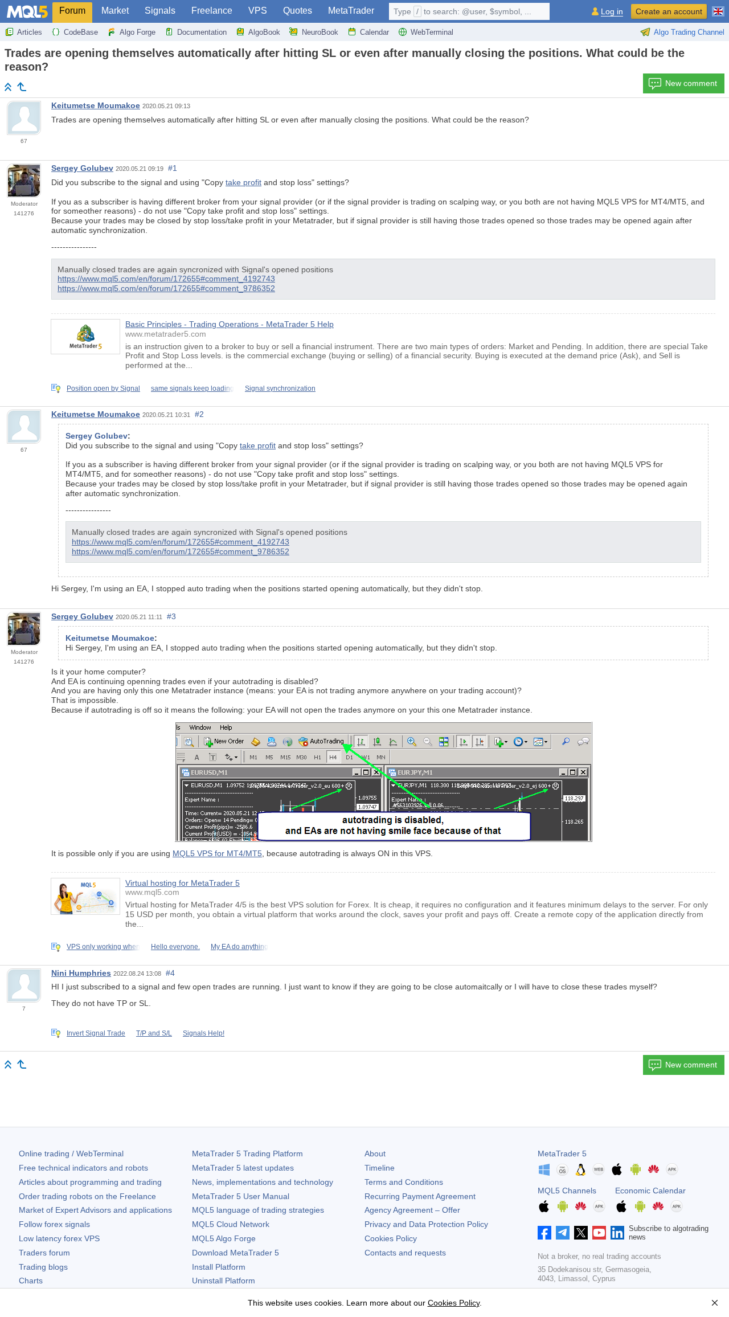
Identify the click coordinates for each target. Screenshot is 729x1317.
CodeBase (81, 32)
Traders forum (44, 1252)
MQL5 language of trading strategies (258, 1209)
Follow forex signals (54, 1224)
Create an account (669, 11)
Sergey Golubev (82, 168)
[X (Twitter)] (581, 1233)
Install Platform (218, 1266)
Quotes (297, 10)
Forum (72, 10)
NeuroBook (320, 32)
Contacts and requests (405, 1252)
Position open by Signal (103, 388)
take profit (243, 182)
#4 (170, 972)
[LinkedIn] (617, 1233)
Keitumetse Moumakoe (95, 105)
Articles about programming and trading (90, 1182)
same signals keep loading (192, 388)
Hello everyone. (175, 947)
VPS (257, 10)
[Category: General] (21, 86)
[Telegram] (563, 1233)
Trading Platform (247, 1153)
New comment (691, 83)
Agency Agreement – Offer (412, 1209)
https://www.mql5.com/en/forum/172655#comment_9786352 (166, 288)
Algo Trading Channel (689, 32)
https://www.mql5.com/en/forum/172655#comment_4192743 (166, 278)
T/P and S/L (154, 1033)
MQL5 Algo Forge (224, 1238)
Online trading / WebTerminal (71, 1153)
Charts (31, 1280)
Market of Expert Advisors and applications (95, 1209)
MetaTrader (351, 10)
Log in (612, 11)
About (375, 1153)
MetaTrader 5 (562, 1153)
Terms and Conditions (403, 1182)
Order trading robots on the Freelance (87, 1196)
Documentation (202, 32)
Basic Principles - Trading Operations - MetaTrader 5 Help (229, 324)
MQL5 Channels (567, 1190)
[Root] (8, 87)
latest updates (243, 1167)
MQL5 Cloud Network (230, 1224)
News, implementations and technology (262, 1182)
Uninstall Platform (223, 1280)
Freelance (211, 10)
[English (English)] (718, 7)
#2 (199, 414)
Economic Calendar (650, 1190)
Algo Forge (137, 32)
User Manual (240, 1196)
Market (115, 10)
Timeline (379, 1167)
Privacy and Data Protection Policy (426, 1224)
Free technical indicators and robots (83, 1167)
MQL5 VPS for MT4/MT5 (217, 853)
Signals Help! (203, 1033)
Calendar (374, 32)
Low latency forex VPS (59, 1238)
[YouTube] (599, 1233)
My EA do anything (239, 947)
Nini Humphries (81, 972)
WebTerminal (432, 32)
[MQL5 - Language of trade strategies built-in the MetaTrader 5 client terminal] (27, 11)
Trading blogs (43, 1266)
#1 (172, 168)
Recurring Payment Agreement (420, 1196)
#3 (171, 616)
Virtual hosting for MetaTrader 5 (182, 882)
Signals (160, 10)
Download (235, 1252)
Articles (29, 32)
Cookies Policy (390, 1238)
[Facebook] (544, 1233)
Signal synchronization (280, 388)
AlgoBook (264, 32)
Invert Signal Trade (96, 1033)
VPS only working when (103, 947)
